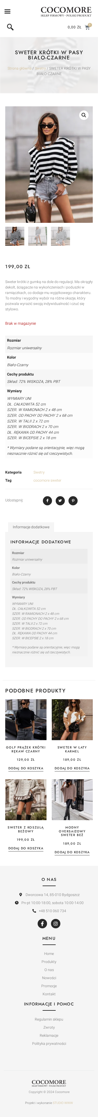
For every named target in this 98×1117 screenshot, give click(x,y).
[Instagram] (55, 923)
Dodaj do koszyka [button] (25, 769)
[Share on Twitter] (60, 500)
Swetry (40, 68)
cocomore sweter (47, 480)
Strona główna (20, 68)
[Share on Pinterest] (73, 500)
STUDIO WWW (63, 1103)
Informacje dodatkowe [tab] (31, 527)
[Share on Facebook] (47, 500)
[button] (8, 11)
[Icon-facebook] (42, 923)
